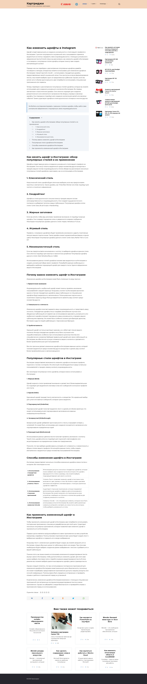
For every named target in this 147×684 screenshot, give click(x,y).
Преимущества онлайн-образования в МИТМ (37, 620)
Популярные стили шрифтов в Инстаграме (47, 142)
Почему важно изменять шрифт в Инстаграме (48, 140)
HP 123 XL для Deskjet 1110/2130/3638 (112, 70)
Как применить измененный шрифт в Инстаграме (50, 148)
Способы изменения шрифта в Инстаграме (47, 145)
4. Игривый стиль (41, 134)
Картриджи (35, 3)
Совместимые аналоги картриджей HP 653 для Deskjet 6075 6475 (112, 102)
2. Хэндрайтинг (40, 129)
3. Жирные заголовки (42, 132)
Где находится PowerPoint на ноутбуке (86, 620)
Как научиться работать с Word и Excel (85, 653)
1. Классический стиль (42, 127)
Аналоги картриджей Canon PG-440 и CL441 (112, 91)
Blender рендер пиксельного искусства (37, 653)
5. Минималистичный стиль (44, 137)
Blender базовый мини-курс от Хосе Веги (110, 620)
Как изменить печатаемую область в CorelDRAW (110, 654)
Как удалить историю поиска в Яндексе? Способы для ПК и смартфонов (112, 50)
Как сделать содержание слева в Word (61, 653)
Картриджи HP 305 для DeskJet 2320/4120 (111, 61)
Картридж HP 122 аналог (111, 79)
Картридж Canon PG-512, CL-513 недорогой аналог (112, 113)
